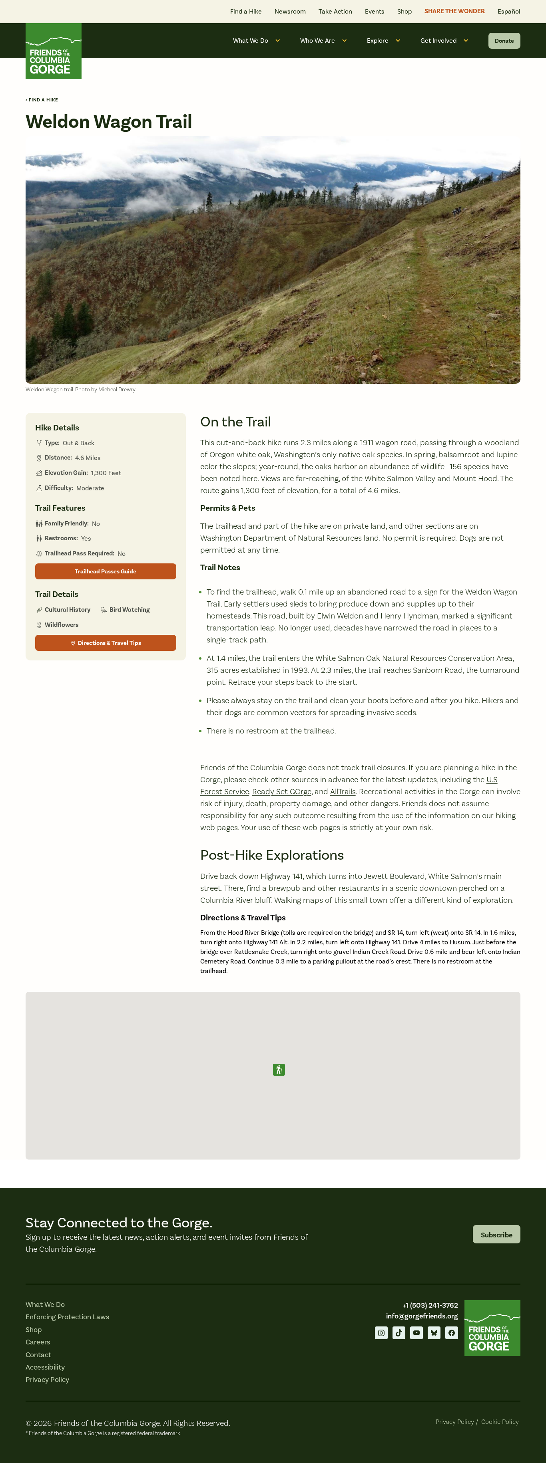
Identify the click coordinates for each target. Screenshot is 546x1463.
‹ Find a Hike (42, 100)
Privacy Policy (47, 1379)
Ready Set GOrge (281, 791)
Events (375, 11)
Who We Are (317, 40)
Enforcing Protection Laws (67, 1316)
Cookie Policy (500, 1421)
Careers (38, 1342)
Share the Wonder (454, 11)
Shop (404, 11)
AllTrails (343, 791)
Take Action (335, 11)
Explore (378, 40)
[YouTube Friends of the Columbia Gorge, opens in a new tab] (416, 1332)
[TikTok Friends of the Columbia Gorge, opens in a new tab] (399, 1332)
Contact (38, 1354)
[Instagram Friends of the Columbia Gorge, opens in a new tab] (381, 1332)
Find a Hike (246, 11)
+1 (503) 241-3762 (430, 1305)
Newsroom (290, 11)
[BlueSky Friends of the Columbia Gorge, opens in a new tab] (434, 1332)
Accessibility (45, 1367)
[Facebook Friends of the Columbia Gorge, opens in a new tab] (451, 1332)
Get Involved (438, 40)
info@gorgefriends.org (422, 1316)
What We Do (250, 40)
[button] (279, 1070)
